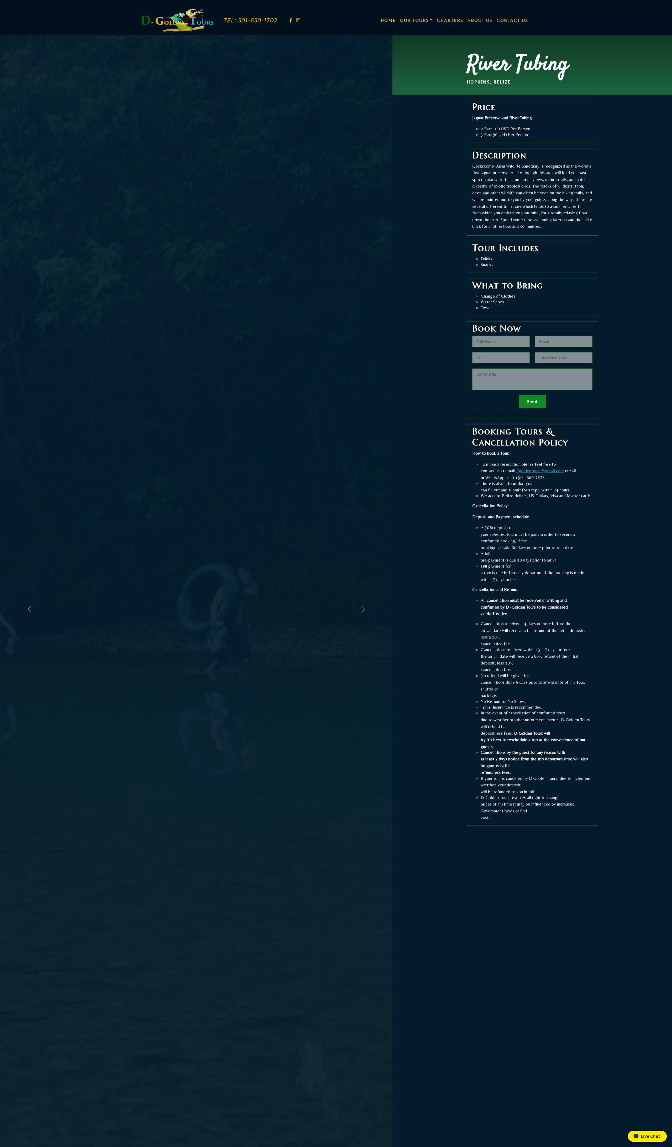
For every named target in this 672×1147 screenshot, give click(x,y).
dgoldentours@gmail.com (540, 470)
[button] (647, 1136)
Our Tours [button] (414, 20)
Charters (450, 20)
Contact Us (512, 20)
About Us (480, 20)
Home (389, 20)
